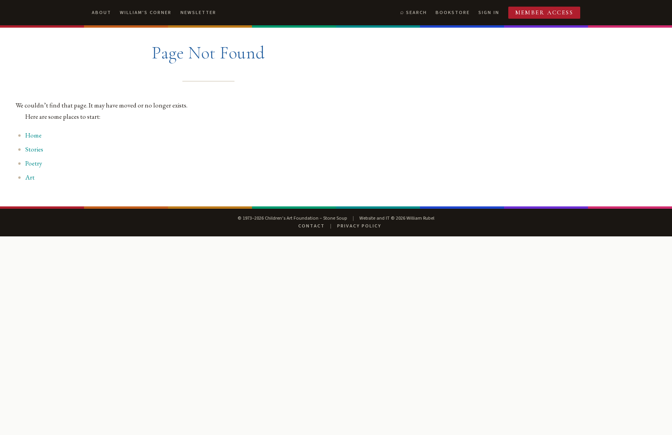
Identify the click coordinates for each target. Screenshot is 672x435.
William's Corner (146, 12)
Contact (311, 225)
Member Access (544, 12)
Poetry (33, 163)
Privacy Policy (359, 225)
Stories (34, 149)
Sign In (488, 12)
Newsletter (198, 12)
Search (416, 12)
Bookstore (453, 12)
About (101, 12)
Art (30, 177)
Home (33, 135)
